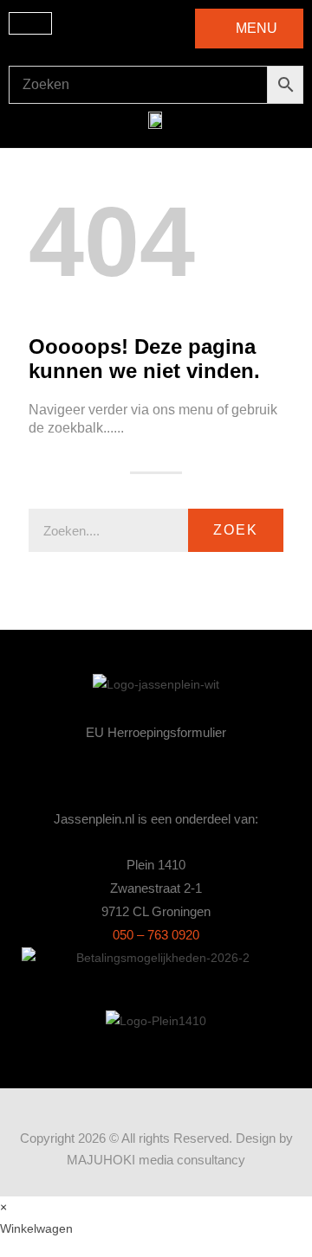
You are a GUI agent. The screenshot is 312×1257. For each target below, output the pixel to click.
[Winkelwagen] (30, 23)
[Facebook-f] (156, 773)
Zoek (235, 530)
